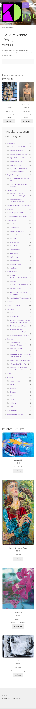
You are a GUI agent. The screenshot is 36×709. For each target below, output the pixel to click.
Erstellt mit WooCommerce (11, 698)
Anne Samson (14, 224)
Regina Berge (14, 257)
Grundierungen (14, 316)
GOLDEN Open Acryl (16, 150)
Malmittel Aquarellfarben (18, 326)
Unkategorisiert (12, 410)
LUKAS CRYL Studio (16, 165)
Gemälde (10, 209)
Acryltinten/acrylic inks (14, 175)
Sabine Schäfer (14, 261)
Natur (11, 396)
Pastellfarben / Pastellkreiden (19, 298)
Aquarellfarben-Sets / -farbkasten (18, 205)
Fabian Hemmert (15, 242)
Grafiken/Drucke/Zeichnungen (17, 216)
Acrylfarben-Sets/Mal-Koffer (19, 147)
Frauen (12, 384)
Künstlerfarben (12, 272)
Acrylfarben (11, 143)
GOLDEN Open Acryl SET (15, 213)
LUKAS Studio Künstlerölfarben (20, 360)
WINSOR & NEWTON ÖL (15, 414)
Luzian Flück (14, 253)
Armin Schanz (14, 227)
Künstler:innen (12, 220)
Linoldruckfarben (15, 288)
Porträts (12, 399)
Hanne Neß (13, 246)
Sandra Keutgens (15, 264)
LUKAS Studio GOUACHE (20, 285)
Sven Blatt (13, 268)
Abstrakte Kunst (15, 381)
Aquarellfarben (12, 190)
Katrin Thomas (15, 250)
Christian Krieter (15, 235)
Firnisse (12, 313)
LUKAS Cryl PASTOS (16, 161)
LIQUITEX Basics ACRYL (17, 158)
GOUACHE (13, 281)
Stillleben (13, 403)
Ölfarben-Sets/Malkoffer (18, 364)
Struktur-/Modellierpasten (18, 335)
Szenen (12, 407)
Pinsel (9, 373)
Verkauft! (18, 471)
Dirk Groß (13, 238)
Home (6, 27)
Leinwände (10, 302)
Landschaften (14, 388)
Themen (10, 377)
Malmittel (10, 309)
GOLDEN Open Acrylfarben (18, 154)
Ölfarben (10, 339)
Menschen (13, 392)
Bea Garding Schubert (17, 231)
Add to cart (9, 121)
